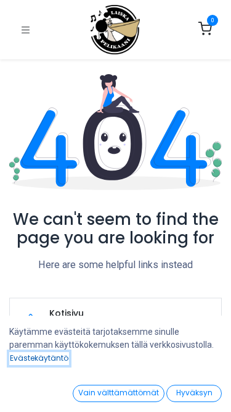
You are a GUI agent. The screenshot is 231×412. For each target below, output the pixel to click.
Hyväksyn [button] (194, 392)
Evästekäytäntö (39, 358)
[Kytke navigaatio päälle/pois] (25, 30)
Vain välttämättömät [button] (118, 392)
